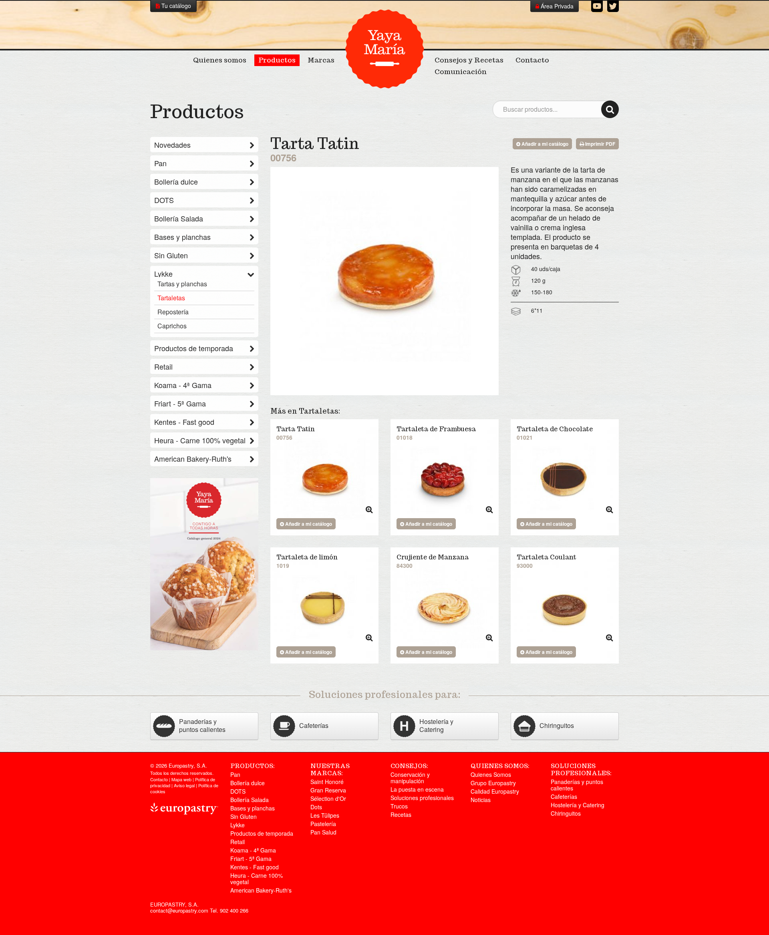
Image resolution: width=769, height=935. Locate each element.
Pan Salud (323, 832)
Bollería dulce (176, 181)
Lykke (163, 273)
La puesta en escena (417, 789)
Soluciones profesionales (422, 798)
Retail (163, 366)
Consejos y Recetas (469, 60)
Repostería (173, 312)
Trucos (399, 806)
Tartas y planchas (182, 284)
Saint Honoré (327, 782)
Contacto (532, 60)
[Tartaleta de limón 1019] (324, 609)
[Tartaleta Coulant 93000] (565, 609)
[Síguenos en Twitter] (613, 6)
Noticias (481, 800)
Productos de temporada (193, 348)
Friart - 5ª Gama (180, 403)
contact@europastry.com (179, 910)
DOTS (164, 199)
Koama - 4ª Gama (182, 384)
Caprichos (172, 326)
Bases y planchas (182, 236)
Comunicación (461, 71)
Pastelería (323, 824)
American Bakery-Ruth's (193, 458)
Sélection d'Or (328, 798)
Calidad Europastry (495, 791)
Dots (316, 807)
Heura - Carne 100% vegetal (200, 440)
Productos (277, 60)
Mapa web (181, 779)
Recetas (401, 814)
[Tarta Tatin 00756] (324, 481)
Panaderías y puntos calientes (577, 785)
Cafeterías (564, 796)
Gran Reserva (328, 790)
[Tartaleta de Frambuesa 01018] (445, 481)
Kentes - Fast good (184, 421)
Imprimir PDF (599, 143)
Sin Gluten (171, 255)
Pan (160, 163)
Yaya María (384, 49)
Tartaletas (171, 298)
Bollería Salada (178, 218)
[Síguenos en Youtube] (597, 6)
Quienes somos (219, 60)
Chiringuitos (566, 813)
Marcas (321, 60)
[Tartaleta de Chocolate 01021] (565, 481)
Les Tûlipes (324, 815)
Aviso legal (184, 785)
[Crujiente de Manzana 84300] (445, 609)
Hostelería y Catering (577, 805)
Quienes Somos (491, 774)
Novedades (172, 144)
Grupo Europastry (493, 783)
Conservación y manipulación (410, 777)
